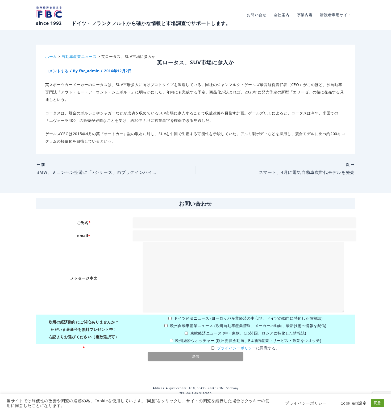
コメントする (57, 70)
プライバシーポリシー (236, 347)
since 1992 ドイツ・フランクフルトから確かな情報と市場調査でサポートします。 (133, 23)
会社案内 (282, 14)
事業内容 (305, 14)
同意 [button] (377, 402)
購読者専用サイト (335, 14)
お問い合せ (257, 14)
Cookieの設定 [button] (353, 403)
